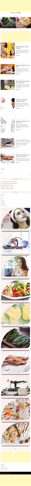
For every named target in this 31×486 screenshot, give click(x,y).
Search (2, 173)
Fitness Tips (24, 79)
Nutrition (26, 45)
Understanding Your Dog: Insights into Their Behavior (9, 181)
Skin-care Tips (24, 98)
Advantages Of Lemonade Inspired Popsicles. (7, 188)
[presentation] (1, 22)
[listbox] (15, 22)
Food (4, 23)
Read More (17, 55)
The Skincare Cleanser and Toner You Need (7, 186)
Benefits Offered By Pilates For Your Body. (7, 185)
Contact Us (3, 464)
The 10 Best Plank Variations (23, 140)
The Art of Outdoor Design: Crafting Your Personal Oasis (9, 183)
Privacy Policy (3, 466)
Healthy (2, 198)
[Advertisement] (15, 5)
